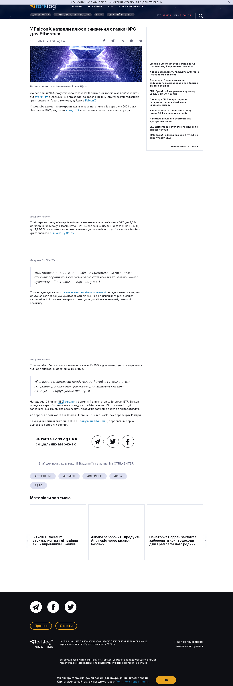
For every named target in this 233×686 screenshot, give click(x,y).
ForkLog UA (57, 41)
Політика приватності (189, 641)
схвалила (70, 401)
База (99, 14)
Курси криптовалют (132, 6)
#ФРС (83, 86)
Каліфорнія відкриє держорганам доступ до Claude (170, 120)
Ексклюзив (95, 6)
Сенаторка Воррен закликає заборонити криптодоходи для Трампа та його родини (174, 83)
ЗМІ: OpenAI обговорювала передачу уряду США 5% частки (172, 92)
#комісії (51, 86)
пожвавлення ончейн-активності (83, 292)
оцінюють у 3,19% (62, 233)
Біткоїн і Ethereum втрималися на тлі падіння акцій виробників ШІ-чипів (173, 65)
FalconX (90, 100)
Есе (110, 6)
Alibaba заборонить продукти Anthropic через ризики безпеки (174, 73)
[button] (199, 16)
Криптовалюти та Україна (73, 14)
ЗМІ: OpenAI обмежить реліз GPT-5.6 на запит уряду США (174, 136)
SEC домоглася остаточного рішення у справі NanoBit (174, 128)
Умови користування (189, 646)
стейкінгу (41, 96)
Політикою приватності (131, 681)
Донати (66, 626)
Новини (77, 6)
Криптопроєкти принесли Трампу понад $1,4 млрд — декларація (170, 112)
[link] (44, 6)
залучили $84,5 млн (93, 421)
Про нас (41, 626)
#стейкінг (64, 86)
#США (75, 86)
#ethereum (37, 86)
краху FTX (73, 110)
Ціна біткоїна (40, 14)
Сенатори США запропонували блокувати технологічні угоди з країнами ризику (169, 102)
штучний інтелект (121, 14)
